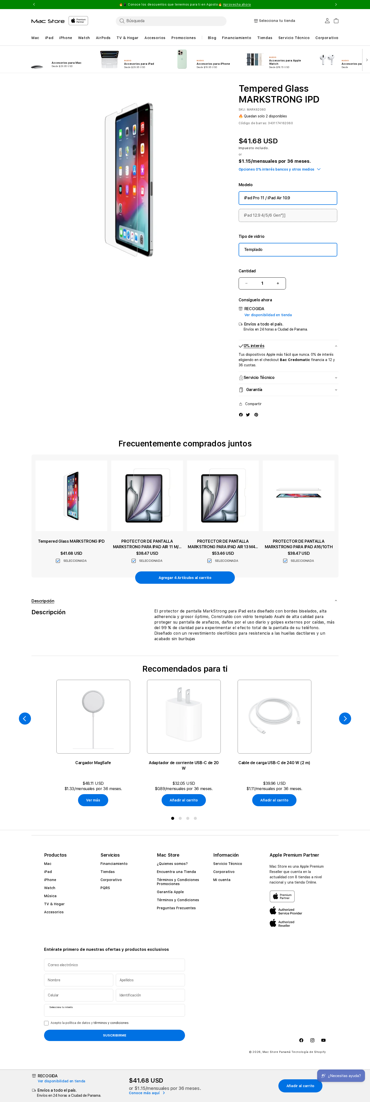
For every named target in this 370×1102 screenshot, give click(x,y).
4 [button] (196, 819)
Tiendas (107, 872)
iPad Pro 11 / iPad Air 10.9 (267, 198)
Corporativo (111, 880)
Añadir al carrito (184, 800)
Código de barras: (253, 123)
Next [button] (336, 4)
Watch (49, 888)
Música (50, 896)
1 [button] (173, 819)
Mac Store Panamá (276, 1052)
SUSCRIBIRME (114, 1035)
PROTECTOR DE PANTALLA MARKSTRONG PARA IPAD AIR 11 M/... (147, 544)
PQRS (105, 888)
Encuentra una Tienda (176, 872)
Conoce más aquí (145, 1093)
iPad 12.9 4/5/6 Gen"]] (265, 215)
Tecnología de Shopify (308, 1052)
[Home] (47, 21)
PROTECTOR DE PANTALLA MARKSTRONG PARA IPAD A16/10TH (299, 544)
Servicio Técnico (227, 864)
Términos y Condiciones (178, 900)
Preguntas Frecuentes (176, 908)
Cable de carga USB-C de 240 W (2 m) (274, 762)
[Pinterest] (256, 414)
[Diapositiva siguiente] (366, 59)
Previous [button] (33, 4)
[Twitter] (248, 414)
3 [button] (188, 819)
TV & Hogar (54, 904)
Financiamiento (114, 864)
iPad (48, 872)
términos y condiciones (111, 1023)
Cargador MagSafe (93, 762)
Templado (253, 249)
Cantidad (247, 271)
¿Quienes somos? (172, 864)
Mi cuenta (222, 880)
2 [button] (181, 819)
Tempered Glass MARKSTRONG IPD (71, 541)
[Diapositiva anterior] (25, 718)
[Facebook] (241, 414)
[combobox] (171, 20)
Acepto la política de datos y (90, 1023)
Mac (47, 864)
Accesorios (54, 912)
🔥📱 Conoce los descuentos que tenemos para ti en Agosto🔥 (185, 4)
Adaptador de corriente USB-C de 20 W (184, 765)
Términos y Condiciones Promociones (178, 882)
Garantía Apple (170, 892)
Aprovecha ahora (237, 4)
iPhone (50, 880)
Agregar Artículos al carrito (185, 578)
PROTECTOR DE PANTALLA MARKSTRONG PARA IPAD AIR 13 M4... (223, 544)
